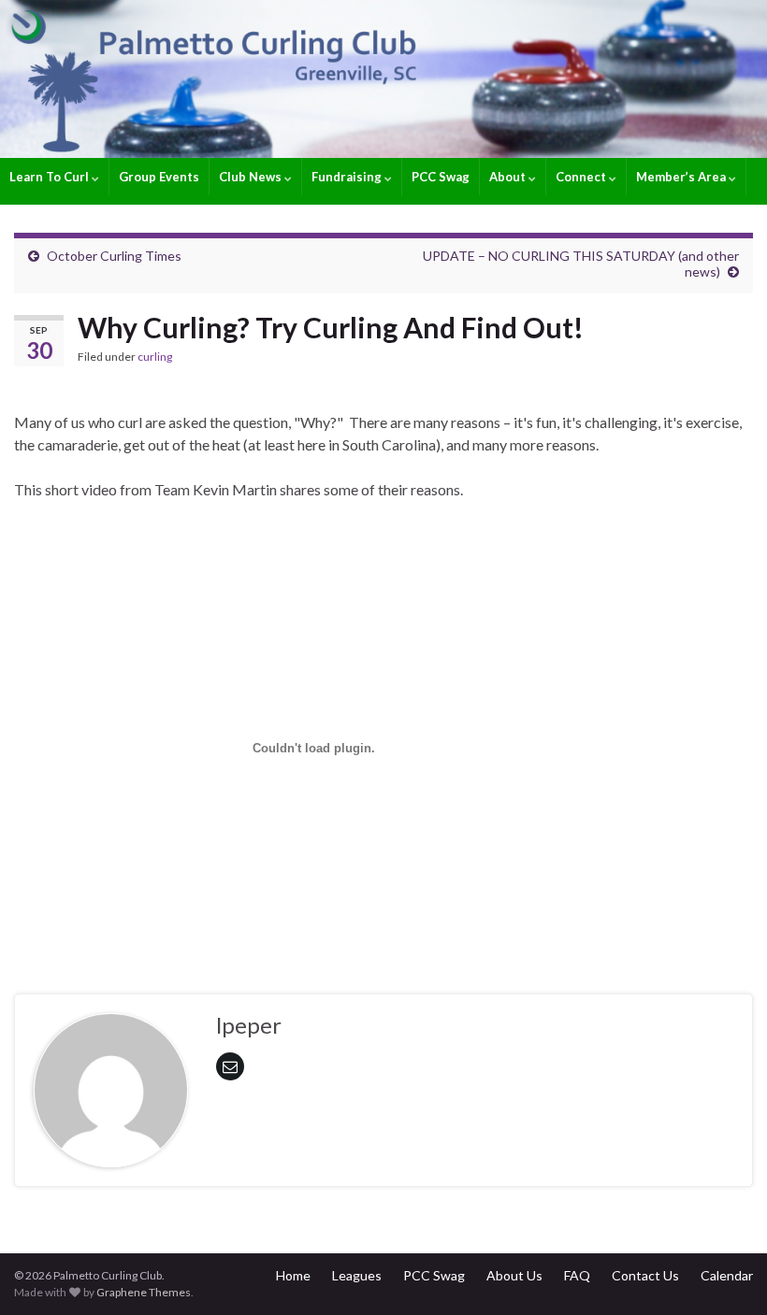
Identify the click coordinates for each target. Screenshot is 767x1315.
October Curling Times (114, 256)
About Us (514, 1275)
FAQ (577, 1275)
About (508, 176)
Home (293, 1275)
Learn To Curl (50, 176)
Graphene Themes (143, 1292)
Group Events (159, 176)
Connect (582, 176)
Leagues (357, 1275)
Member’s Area (682, 176)
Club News (251, 176)
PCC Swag (441, 176)
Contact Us (645, 1275)
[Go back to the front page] (383, 79)
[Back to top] (725, 1273)
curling (154, 357)
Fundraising (347, 176)
